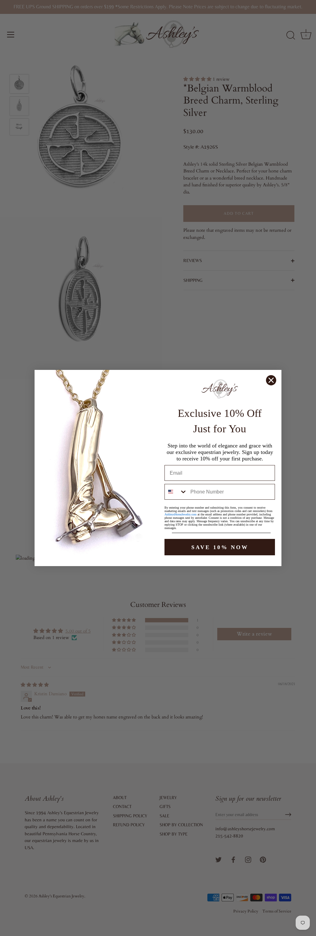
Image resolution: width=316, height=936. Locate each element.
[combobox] (176, 491)
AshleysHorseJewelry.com (180, 514)
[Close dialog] (271, 380)
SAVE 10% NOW (219, 547)
